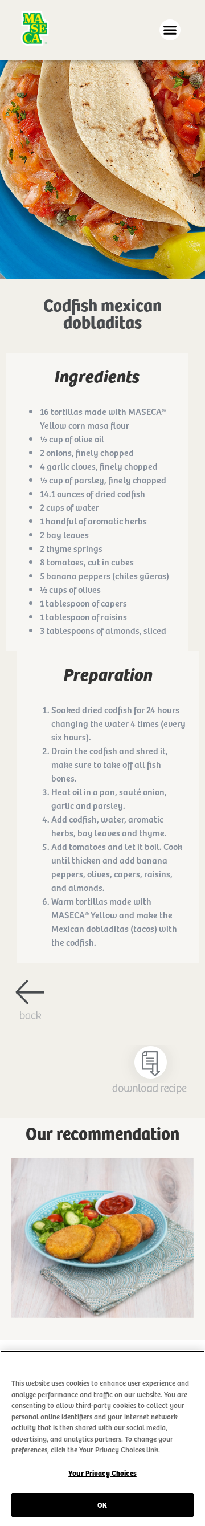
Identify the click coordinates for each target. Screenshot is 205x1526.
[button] (170, 30)
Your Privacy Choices (102, 1472)
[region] (102, 1438)
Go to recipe (102, 1256)
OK (102, 1504)
